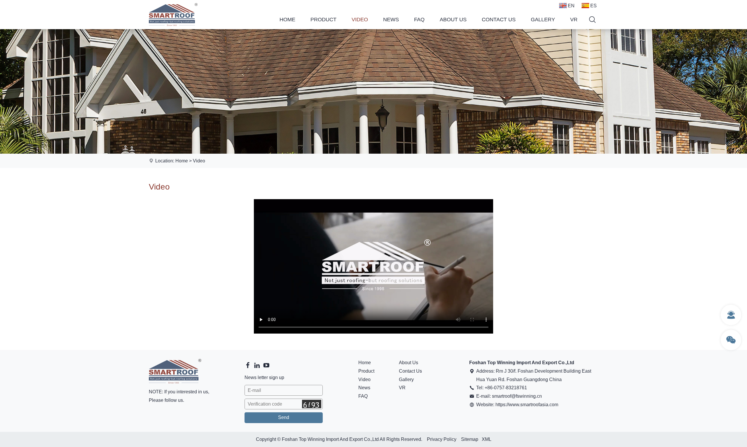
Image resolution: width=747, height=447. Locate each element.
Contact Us (499, 19)
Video (360, 19)
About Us (453, 19)
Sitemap (469, 439)
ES (593, 5)
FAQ (419, 19)
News (391, 19)
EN (571, 5)
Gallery (543, 19)
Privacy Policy (441, 439)
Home (287, 19)
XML (486, 439)
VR (573, 19)
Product (323, 19)
